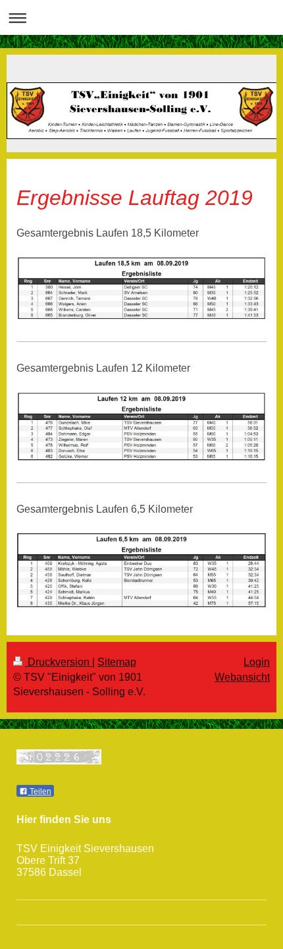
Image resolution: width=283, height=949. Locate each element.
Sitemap (116, 662)
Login (257, 662)
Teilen (39, 791)
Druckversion (58, 662)
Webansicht (242, 677)
